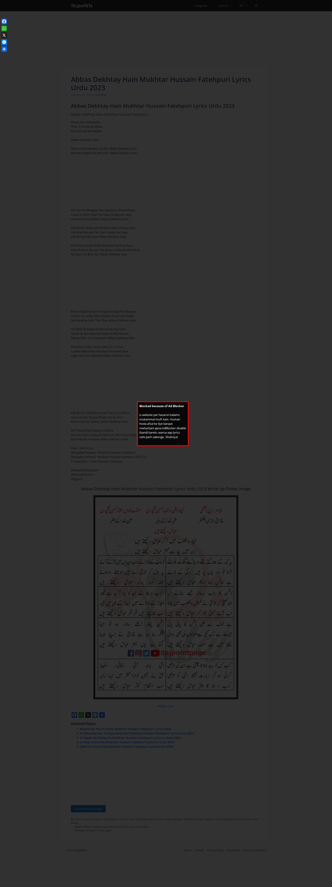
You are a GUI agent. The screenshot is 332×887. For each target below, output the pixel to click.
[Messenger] (4, 42)
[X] (4, 35)
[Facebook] (4, 21)
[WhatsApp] (4, 28)
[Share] (4, 49)
